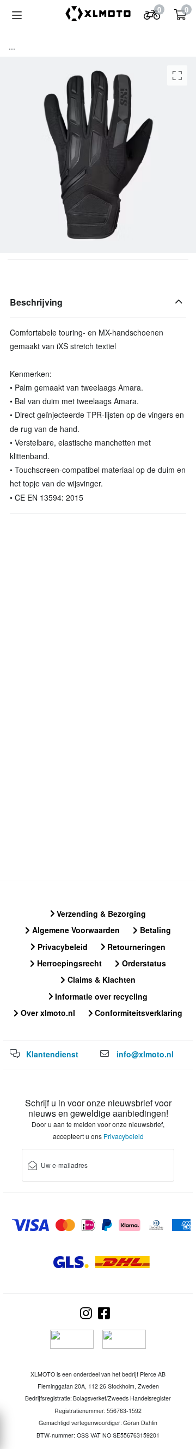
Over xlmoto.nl (47, 1012)
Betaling (154, 929)
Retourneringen (135, 946)
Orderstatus (143, 963)
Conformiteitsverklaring (137, 1012)
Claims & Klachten (100, 979)
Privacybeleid (61, 946)
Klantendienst (52, 1054)
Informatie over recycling (100, 996)
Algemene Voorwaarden (75, 929)
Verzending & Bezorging (100, 913)
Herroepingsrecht (68, 963)
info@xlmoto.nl (145, 1054)
